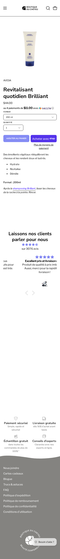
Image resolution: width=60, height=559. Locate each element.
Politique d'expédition (16, 495)
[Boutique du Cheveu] (30, 8)
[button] (47, 8)
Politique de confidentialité (19, 506)
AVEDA (7, 80)
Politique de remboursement (21, 500)
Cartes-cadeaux (13, 473)
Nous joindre (11, 468)
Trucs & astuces (13, 484)
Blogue (7, 479)
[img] (30, 245)
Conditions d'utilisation (17, 511)
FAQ (6, 490)
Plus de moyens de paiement (44, 146)
